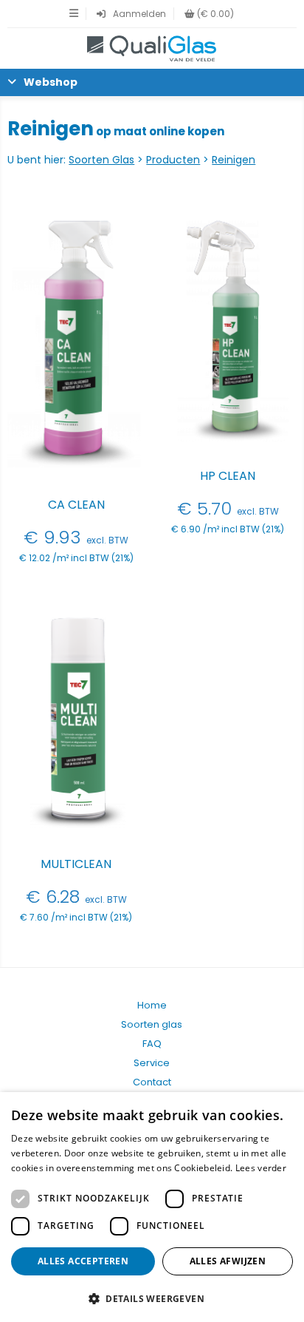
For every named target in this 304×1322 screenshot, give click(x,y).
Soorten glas (151, 1024)
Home (152, 1005)
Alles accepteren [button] (83, 1261)
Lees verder (260, 1168)
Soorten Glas (101, 159)
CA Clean (76, 504)
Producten (173, 159)
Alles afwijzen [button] (228, 1261)
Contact (152, 1082)
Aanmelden (139, 13)
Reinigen (233, 159)
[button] (152, 1298)
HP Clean (227, 475)
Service (152, 1063)
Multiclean (76, 863)
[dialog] (152, 1207)
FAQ (152, 1044)
